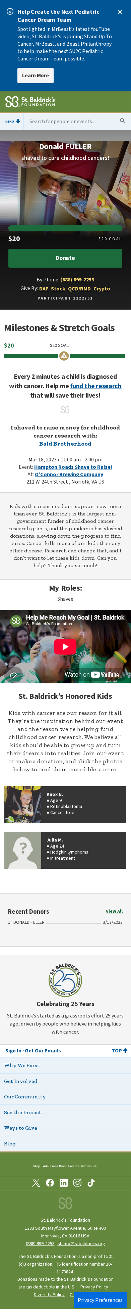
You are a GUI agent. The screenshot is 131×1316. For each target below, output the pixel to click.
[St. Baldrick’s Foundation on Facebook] (50, 1184)
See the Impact (22, 1112)
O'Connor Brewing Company (69, 474)
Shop (37, 1166)
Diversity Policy (49, 1294)
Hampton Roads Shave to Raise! (73, 467)
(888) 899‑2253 (40, 1243)
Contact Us (88, 1166)
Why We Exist (22, 1065)
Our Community (25, 1096)
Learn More (35, 75)
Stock (58, 288)
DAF (43, 288)
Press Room (58, 1166)
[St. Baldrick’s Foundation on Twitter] (36, 1184)
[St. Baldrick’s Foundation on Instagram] (77, 1184)
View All (114, 911)
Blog (10, 1143)
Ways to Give (20, 1128)
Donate (65, 258)
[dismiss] (120, 12)
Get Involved (20, 1081)
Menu (9, 121)
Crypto (101, 288)
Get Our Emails (43, 1050)
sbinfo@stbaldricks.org (81, 1243)
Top (117, 1050)
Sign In (13, 1050)
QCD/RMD (79, 288)
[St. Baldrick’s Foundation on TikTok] (91, 1184)
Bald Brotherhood (65, 443)
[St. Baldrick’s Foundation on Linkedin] (64, 1184)
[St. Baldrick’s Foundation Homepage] (30, 102)
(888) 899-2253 (77, 279)
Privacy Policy (94, 1287)
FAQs (45, 1166)
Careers (73, 1166)
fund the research (96, 386)
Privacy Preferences (100, 1300)
